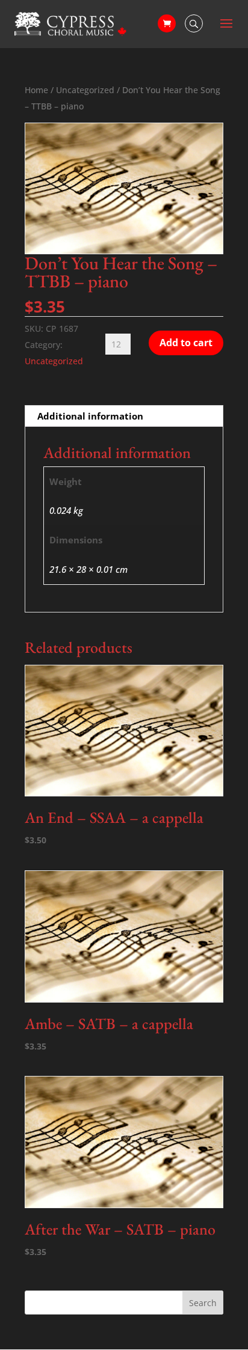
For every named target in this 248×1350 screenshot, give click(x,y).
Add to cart (186, 342)
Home (36, 90)
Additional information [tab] (90, 416)
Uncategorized (85, 90)
